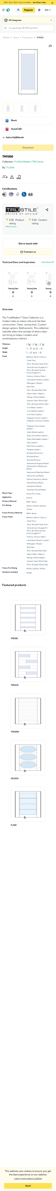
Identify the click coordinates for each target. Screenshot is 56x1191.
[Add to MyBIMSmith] (25, 631)
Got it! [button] (28, 1185)
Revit (14, 120)
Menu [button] (3, 10)
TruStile (10, 167)
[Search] (5, 28)
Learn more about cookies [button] (28, 1178)
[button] (18, 10)
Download (28, 147)
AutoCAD (16, 129)
